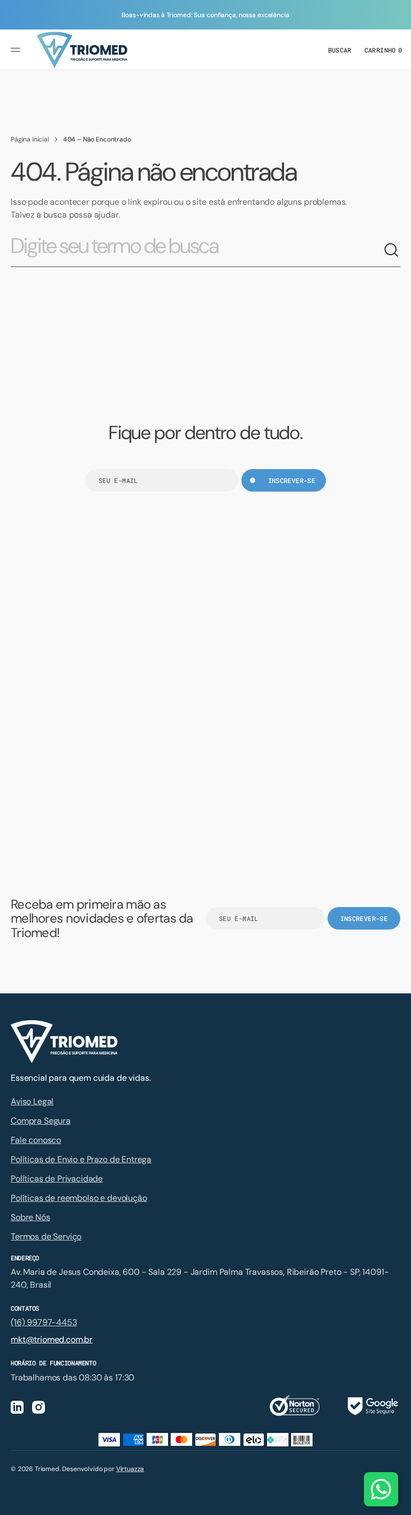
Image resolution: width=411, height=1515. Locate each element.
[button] (17, 49)
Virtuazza (130, 1469)
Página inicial (30, 139)
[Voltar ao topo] (398, 1502)
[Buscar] (391, 250)
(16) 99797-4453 (44, 1322)
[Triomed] (81, 49)
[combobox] (197, 250)
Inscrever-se (291, 480)
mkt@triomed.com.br (52, 1339)
